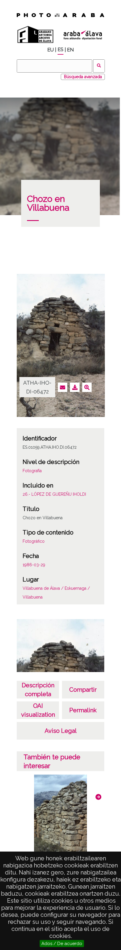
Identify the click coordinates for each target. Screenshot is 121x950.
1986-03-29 (34, 564)
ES (60, 49)
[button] (98, 797)
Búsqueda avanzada (83, 76)
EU (50, 50)
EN (70, 50)
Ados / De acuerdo (61, 943)
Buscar (99, 66)
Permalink (83, 710)
